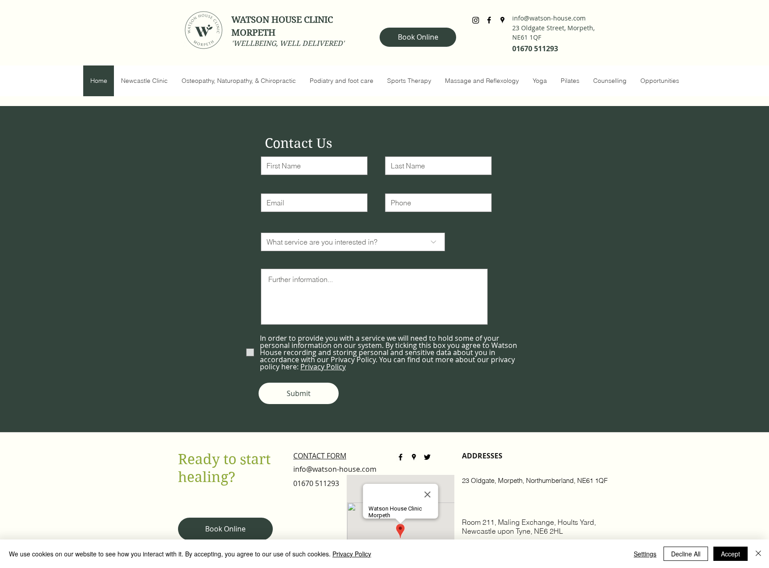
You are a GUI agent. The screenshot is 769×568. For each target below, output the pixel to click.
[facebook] (489, 20)
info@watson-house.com (549, 18)
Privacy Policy (351, 553)
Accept (730, 553)
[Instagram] (475, 20)
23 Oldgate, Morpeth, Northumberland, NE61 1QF (534, 480)
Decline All (685, 553)
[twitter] (427, 457)
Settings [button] (645, 553)
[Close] (758, 554)
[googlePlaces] (502, 20)
